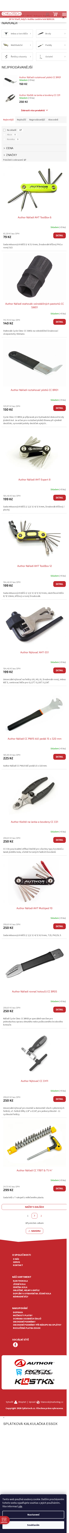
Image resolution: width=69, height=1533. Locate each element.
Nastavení (33, 1514)
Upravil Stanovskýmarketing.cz (46, 1402)
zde (20, 1506)
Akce (11, 134)
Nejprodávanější (37, 119)
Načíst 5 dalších (34, 1206)
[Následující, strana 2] (34, 1216)
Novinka (12, 139)
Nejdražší (21, 119)
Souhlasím (33, 1525)
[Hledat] (47, 14)
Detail (59, 235)
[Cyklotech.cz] (12, 14)
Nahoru (36, 1230)
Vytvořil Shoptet (16, 1402)
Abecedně (53, 119)
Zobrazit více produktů (33, 110)
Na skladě (14, 130)
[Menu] (64, 14)
